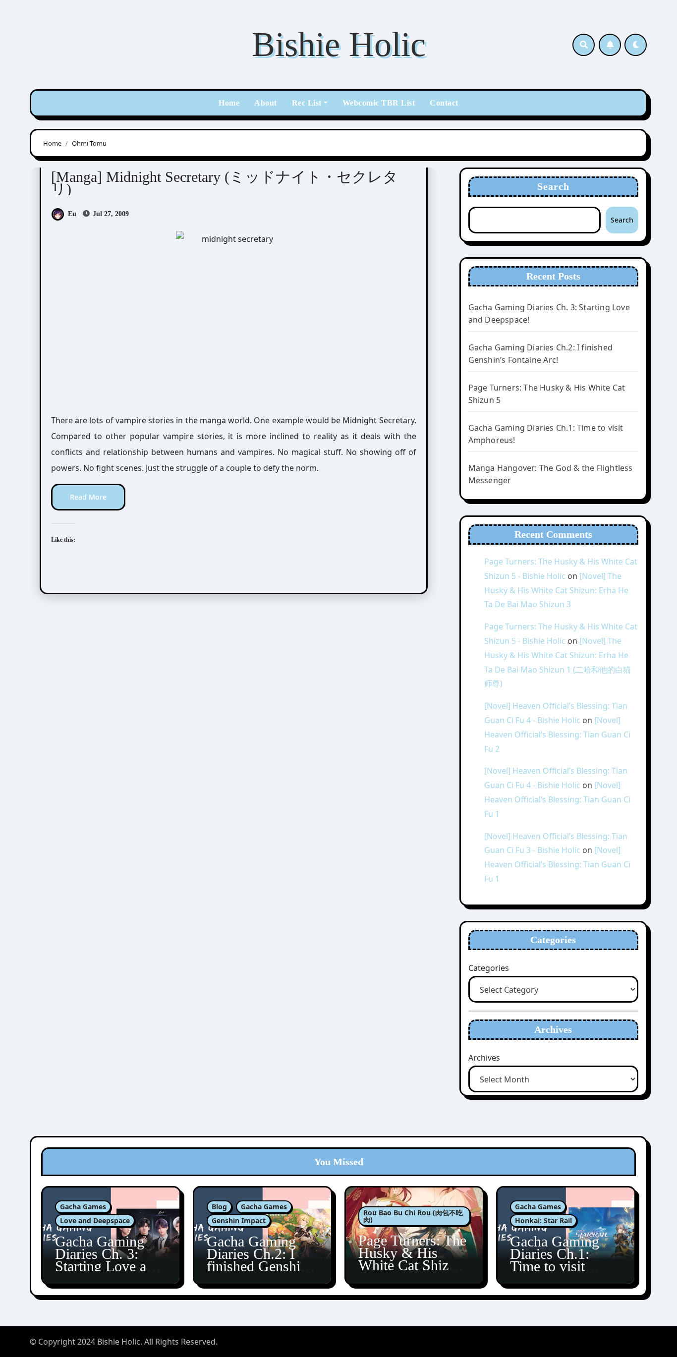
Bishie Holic (339, 44)
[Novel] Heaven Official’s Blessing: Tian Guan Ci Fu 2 (557, 734)
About (265, 103)
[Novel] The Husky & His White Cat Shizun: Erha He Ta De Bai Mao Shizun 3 (556, 590)
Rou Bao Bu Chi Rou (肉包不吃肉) (413, 1216)
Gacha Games (83, 1206)
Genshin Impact (239, 1220)
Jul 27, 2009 (110, 214)
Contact (444, 103)
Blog (219, 1206)
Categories (488, 967)
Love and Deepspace (95, 1220)
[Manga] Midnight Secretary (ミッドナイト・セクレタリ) (224, 183)
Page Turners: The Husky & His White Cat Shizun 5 (412, 1259)
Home (229, 103)
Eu (72, 214)
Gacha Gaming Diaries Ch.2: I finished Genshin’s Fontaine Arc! (262, 1260)
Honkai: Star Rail (543, 1220)
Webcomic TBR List (378, 103)
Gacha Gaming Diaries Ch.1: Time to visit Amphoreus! (554, 1260)
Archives (484, 1057)
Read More (88, 497)
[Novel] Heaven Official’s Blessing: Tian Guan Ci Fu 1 (557, 799)
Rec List (307, 103)
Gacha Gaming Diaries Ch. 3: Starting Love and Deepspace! (108, 1260)
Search (553, 186)
